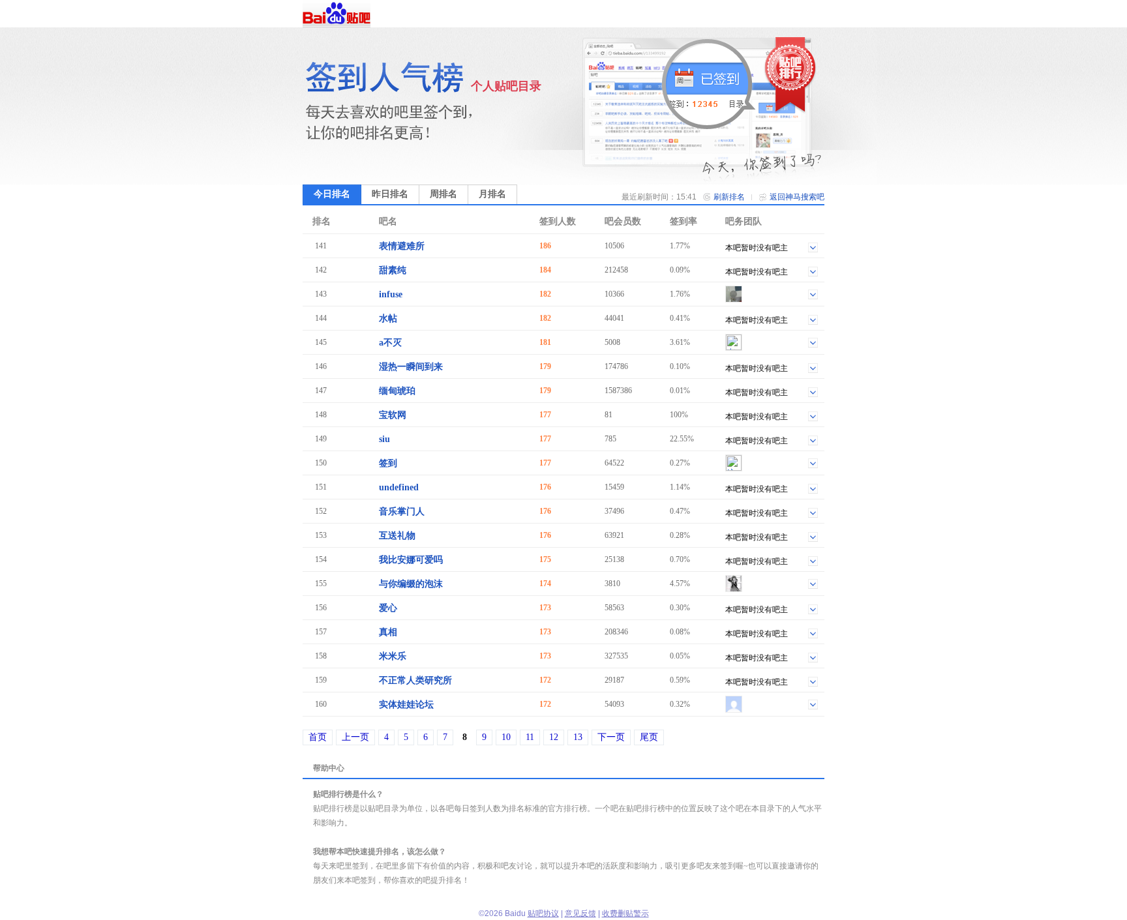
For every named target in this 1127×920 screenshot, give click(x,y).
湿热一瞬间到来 (411, 367)
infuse (390, 294)
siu (384, 439)
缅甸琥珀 (397, 391)
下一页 (611, 737)
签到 (388, 463)
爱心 (388, 608)
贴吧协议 (543, 913)
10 (506, 737)
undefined (399, 487)
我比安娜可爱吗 (411, 560)
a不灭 (390, 343)
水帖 (388, 318)
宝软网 (392, 415)
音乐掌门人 (402, 511)
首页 (317, 737)
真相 (388, 632)
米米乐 (392, 656)
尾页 (649, 737)
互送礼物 (397, 536)
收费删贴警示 (625, 913)
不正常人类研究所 (415, 680)
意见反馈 (580, 913)
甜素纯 (392, 270)
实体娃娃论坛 (406, 704)
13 (577, 737)
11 (530, 737)
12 (553, 737)
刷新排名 (729, 196)
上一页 (355, 737)
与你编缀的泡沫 (411, 584)
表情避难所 (402, 246)
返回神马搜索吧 (797, 196)
